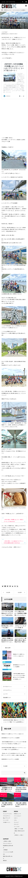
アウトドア (16, 824)
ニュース (15, 26)
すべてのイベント (7, 686)
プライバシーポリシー (7, 843)
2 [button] (12, 716)
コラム (15, 820)
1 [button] (11, 716)
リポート (16, 818)
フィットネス (5, 820)
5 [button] (16, 716)
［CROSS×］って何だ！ (19, 835)
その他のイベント (6, 822)
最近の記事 (7, 647)
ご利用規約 (5, 849)
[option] (14, 713)
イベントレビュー (11, 26)
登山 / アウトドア (6, 818)
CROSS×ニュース (4, 26)
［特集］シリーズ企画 (18, 828)
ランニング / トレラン (7, 813)
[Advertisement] (14, 118)
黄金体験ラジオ (7, 697)
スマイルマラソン (7, 690)
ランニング (19, 26)
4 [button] (15, 716)
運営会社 (5, 860)
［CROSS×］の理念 (7, 841)
